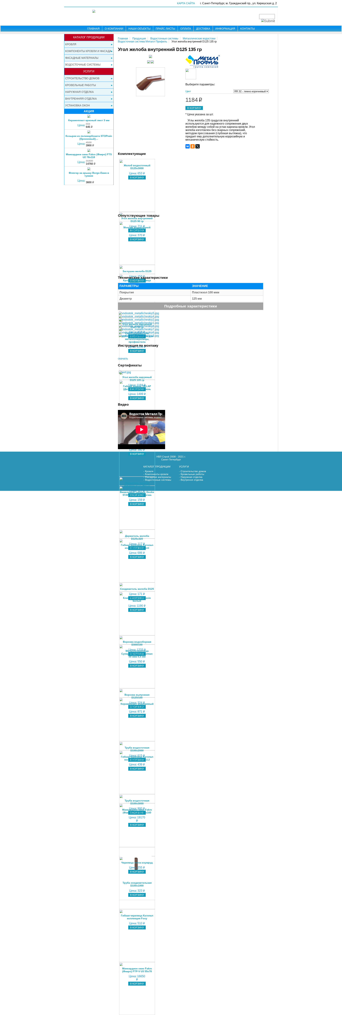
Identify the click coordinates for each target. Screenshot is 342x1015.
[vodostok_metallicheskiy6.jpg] (139, 332)
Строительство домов (82, 78)
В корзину (194, 108)
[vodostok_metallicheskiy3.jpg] (139, 335)
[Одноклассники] (192, 146)
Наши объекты (139, 28)
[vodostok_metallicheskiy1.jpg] (139, 322)
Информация (225, 28)
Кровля (70, 44)
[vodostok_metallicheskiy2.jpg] (139, 319)
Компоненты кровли (156, 474)
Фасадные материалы (81, 57)
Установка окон (77, 105)
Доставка (203, 28)
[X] (197, 146)
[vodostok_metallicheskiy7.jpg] (139, 329)
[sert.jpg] (125, 372)
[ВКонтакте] (187, 146)
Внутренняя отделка (81, 98)
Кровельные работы (80, 85)
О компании (114, 28)
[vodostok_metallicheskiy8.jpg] (139, 326)
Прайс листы (165, 28)
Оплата (185, 28)
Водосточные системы (82, 64)
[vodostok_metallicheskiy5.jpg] (139, 313)
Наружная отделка (79, 91)
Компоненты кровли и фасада (88, 51)
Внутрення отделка (192, 479)
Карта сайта (186, 3)
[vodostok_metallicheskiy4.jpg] (139, 316)
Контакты (247, 28)
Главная (93, 28)
